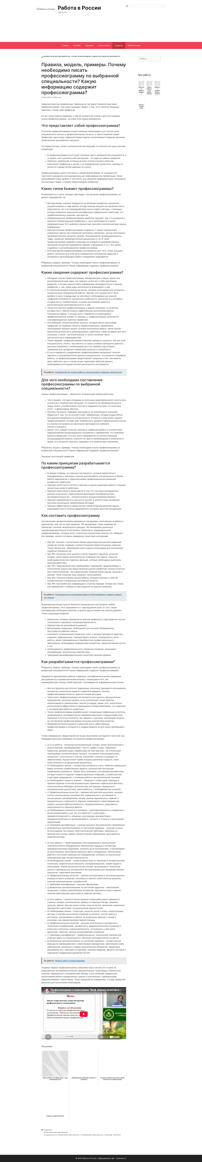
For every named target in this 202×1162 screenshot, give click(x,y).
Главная (64, 45)
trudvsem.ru (121, 1158)
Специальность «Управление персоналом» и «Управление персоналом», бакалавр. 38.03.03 (82, 1135)
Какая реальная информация (56, 1132)
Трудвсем (119, 45)
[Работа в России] (46, 9)
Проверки (89, 45)
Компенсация (104, 45)
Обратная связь (134, 45)
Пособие (77, 45)
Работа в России (79, 8)
